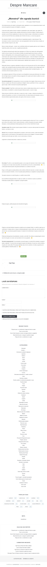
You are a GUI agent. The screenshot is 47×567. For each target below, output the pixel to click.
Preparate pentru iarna (23, 441)
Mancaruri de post (23, 404)
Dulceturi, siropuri (23, 378)
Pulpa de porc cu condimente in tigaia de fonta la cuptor (24, 329)
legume (30, 500)
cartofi (12, 498)
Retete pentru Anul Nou (23, 449)
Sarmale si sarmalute (23, 462)
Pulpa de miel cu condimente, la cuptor (23, 336)
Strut (24, 465)
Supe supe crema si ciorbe (23, 471)
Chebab (23, 367)
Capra (23, 359)
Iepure (23, 396)
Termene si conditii (28, 558)
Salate (23, 458)
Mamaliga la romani (23, 402)
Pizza (23, 432)
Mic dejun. (23, 409)
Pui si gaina (29, 21)
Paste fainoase (23, 424)
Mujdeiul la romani (24, 417)
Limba (23, 400)
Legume (23, 398)
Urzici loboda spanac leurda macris (23, 479)
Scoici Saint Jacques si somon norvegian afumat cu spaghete (23, 333)
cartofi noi (23, 498)
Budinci (23, 355)
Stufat (23, 467)
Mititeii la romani (23, 415)
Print (24, 256)
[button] (23, 12)
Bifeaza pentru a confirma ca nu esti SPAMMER (16, 319)
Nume (3, 299)
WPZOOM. (38, 564)
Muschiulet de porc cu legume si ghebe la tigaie (23, 335)
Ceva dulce (23, 365)
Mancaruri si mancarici (23, 406)
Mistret (23, 413)
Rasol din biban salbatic (26, 545)
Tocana (23, 473)
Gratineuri (23, 395)
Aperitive (23, 353)
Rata (23, 445)
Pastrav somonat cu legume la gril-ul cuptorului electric (27, 553)
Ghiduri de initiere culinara (23, 393)
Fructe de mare (23, 387)
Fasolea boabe (23, 381)
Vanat (23, 480)
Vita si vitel (23, 486)
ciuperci (34, 498)
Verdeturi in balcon (23, 482)
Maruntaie (23, 408)
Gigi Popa (14, 21)
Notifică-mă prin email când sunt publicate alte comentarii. (19, 310)
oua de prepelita (37, 503)
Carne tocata (23, 363)
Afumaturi (23, 348)
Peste (23, 428)
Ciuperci (23, 368)
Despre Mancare (23, 5)
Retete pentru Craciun (23, 451)
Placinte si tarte (23, 434)
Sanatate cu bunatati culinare (23, 460)
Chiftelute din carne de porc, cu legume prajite (14, 273)
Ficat (23, 383)
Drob (23, 376)
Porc (24, 436)
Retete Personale (36, 21)
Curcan (23, 372)
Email (3, 304)
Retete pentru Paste (23, 452)
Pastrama (23, 426)
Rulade (23, 456)
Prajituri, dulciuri (23, 439)
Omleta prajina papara (23, 421)
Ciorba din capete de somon (26, 549)
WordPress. (16, 564)
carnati (23, 361)
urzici (28, 506)
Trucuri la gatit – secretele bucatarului (23, 477)
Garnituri (23, 389)
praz (19, 506)
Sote (24, 464)
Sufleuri (23, 469)
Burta (23, 357)
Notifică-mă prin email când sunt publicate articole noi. (18, 312)
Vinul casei (23, 484)
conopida (9, 500)
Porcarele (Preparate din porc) (23, 438)
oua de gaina (24, 503)
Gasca (23, 391)
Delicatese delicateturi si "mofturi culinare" (23, 374)
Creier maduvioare (23, 370)
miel (38, 500)
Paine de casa (23, 423)
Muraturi (23, 419)
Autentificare (23, 519)
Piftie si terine (23, 430)
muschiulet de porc (10, 503)
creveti (20, 500)
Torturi (23, 475)
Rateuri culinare (23, 447)
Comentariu (5, 287)
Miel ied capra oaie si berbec (23, 411)
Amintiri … (23, 350)
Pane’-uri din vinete (23, 331)
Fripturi (23, 385)
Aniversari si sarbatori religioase (23, 352)
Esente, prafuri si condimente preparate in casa (23, 380)
